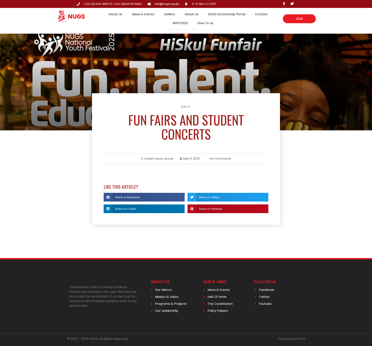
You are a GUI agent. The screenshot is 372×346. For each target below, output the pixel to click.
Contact (261, 14)
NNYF (185, 107)
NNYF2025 (180, 23)
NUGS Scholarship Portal (226, 14)
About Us (115, 14)
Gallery (169, 14)
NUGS (76, 16)
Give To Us (205, 23)
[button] (144, 197)
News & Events (143, 14)
